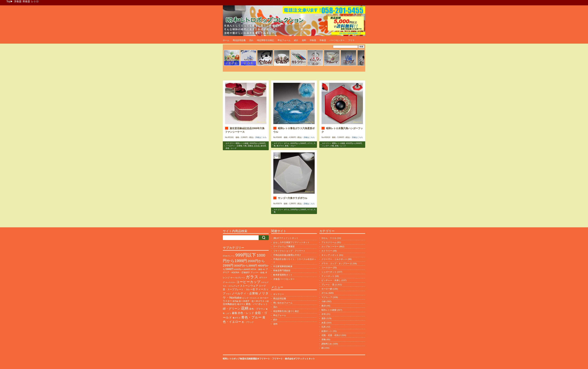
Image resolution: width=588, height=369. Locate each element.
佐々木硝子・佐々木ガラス (251, 301)
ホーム (226, 40)
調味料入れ (326, 344)
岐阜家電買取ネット (282, 275)
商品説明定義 (239, 40)
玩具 (323, 327)
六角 (245, 146)
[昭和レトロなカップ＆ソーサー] (282, 65)
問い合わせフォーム (282, 303)
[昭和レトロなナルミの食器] (248, 65)
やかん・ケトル (328, 238)
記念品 (257, 146)
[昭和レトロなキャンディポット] (315, 65)
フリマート (277, 358)
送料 (304, 40)
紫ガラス (241, 304)
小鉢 (323, 301)
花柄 (245, 308)
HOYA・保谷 (256, 269)
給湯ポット (326, 331)
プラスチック (254, 298)
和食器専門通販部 (281, 270)
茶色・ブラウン (257, 309)
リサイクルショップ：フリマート (289, 251)
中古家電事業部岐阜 (282, 266)
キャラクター (230, 282)
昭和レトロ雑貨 (242, 143)
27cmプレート (229, 256)
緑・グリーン (231, 308)
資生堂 (263, 146)
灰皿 (323, 322)
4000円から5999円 (298, 143)
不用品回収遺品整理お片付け (287, 255)
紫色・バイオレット (257, 304)
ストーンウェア (249, 285)
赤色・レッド (231, 148)
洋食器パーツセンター (284, 279)
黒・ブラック (248, 322)
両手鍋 (235, 301)
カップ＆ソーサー (330, 246)
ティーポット (327, 276)
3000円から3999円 (257, 143)
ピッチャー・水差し (331, 280)
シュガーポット (328, 272)
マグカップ (326, 297)
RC (264, 269)
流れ (251, 40)
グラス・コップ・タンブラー (335, 263)
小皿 (267, 301)
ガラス (310, 143)
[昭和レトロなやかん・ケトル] (265, 65)
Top (8, 1)
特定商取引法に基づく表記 (286, 311)
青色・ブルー (290, 146)
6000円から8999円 (242, 269)
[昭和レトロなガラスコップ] (348, 65)
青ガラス (280, 146)
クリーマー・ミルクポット (334, 259)
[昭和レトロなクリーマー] (332, 65)
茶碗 (323, 339)
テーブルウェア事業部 (284, 246)
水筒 (323, 314)
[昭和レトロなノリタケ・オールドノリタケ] (232, 65)
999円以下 (245, 254)
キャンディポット (330, 255)
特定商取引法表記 (265, 40)
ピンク (245, 298)
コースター (326, 267)
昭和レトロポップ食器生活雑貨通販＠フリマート (246, 358)
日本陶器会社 (230, 304)
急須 (323, 305)
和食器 (26, 1)
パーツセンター (337, 40)
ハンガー (325, 146)
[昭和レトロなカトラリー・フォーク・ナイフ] (298, 65)
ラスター (227, 301)
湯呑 (323, 318)
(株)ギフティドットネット (285, 238)
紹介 (296, 40)
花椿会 (250, 146)
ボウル (286, 143)
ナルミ (228, 294)
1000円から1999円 (298, 210)
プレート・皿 (327, 284)
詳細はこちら (260, 137)
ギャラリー (278, 294)
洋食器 (17, 1)
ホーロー (264, 298)
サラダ (310, 210)
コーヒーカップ (248, 282)
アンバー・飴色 (257, 272)
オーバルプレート (237, 278)
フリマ (351, 40)
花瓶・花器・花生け (331, 335)
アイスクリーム (328, 242)
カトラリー (326, 251)
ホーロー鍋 (326, 289)
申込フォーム (284, 40)
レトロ (35, 1)
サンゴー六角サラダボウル (292, 198)
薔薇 (234, 313)
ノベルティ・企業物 (234, 146)
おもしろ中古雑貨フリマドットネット (291, 242)
